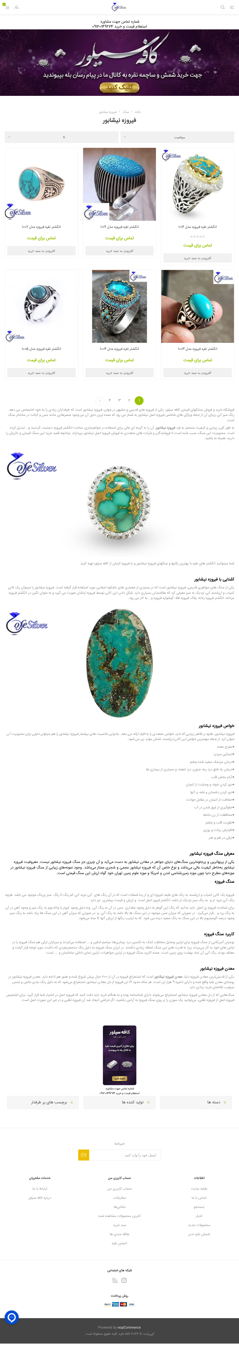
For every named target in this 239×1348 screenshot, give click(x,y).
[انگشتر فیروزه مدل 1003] (197, 306)
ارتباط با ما (39, 1189)
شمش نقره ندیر (199, 1234)
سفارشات (119, 1198)
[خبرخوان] (115, 1280)
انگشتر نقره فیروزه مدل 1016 (197, 227)
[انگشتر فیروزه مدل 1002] (41, 184)
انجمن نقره (119, 1243)
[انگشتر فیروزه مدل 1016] (197, 184)
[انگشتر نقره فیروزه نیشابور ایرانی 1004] (119, 306)
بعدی (99, 400)
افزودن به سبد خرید (197, 258)
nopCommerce (129, 1327)
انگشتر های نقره (203, 563)
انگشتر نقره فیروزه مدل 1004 (119, 349)
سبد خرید (119, 1225)
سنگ (218, 854)
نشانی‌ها (120, 1207)
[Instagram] (124, 1280)
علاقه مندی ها (119, 1234)
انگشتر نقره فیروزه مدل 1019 (119, 227)
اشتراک (83, 1155)
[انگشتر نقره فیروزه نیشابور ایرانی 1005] (41, 306)
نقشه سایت (199, 1189)
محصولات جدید (199, 1225)
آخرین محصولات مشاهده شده (119, 1216)
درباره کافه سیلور (39, 1198)
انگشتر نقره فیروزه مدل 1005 (41, 349)
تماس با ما (199, 1198)
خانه (138, 112)
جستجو (199, 1207)
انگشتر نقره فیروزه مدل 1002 (41, 227)
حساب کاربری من (119, 1189)
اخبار (199, 1216)
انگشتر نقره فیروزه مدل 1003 (197, 349)
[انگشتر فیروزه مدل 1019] (119, 184)
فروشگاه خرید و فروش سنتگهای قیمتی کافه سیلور (200, 410)
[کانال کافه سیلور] (119, 62)
